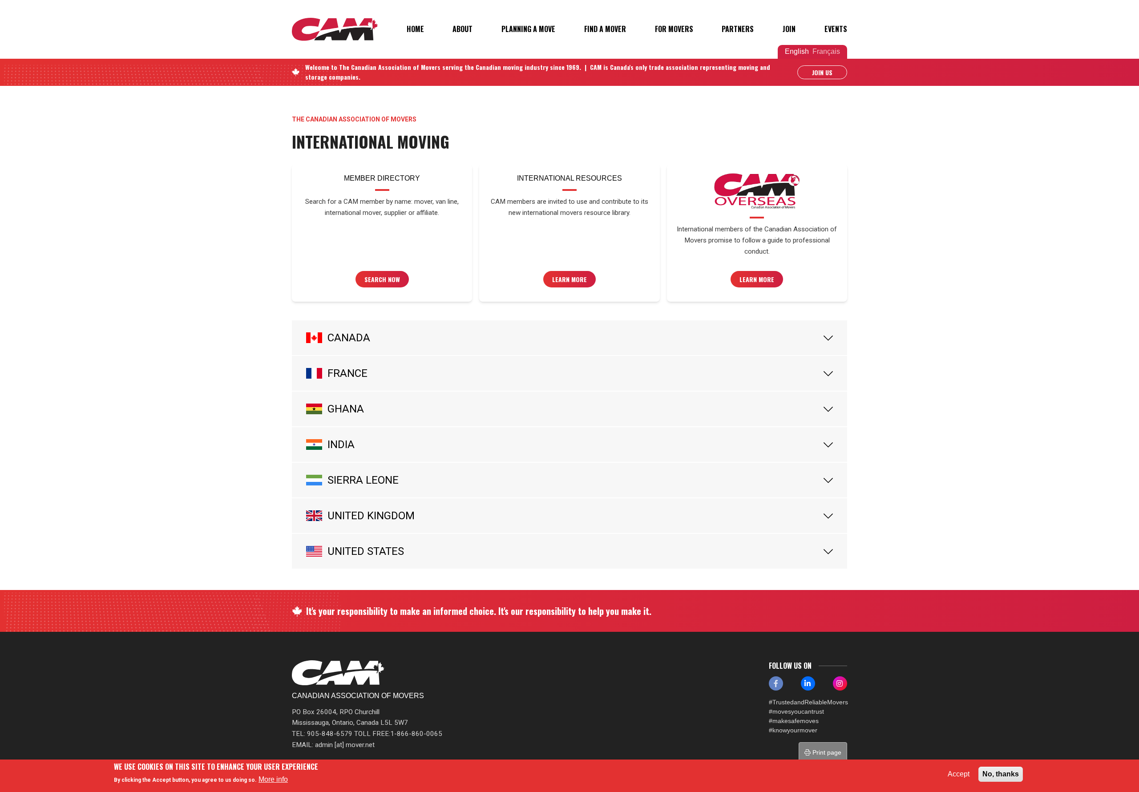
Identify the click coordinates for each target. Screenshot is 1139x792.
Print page (826, 752)
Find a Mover (605, 29)
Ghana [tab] (345, 409)
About (462, 29)
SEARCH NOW (382, 279)
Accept (958, 774)
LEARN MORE (756, 279)
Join (789, 29)
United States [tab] (365, 551)
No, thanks (1000, 774)
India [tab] (341, 444)
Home (415, 29)
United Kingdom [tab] (371, 515)
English (797, 51)
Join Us (822, 72)
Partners (738, 29)
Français (826, 51)
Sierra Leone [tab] (363, 480)
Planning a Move (528, 29)
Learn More (569, 279)
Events (835, 29)
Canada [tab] (348, 337)
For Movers (674, 29)
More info (273, 779)
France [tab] (347, 373)
